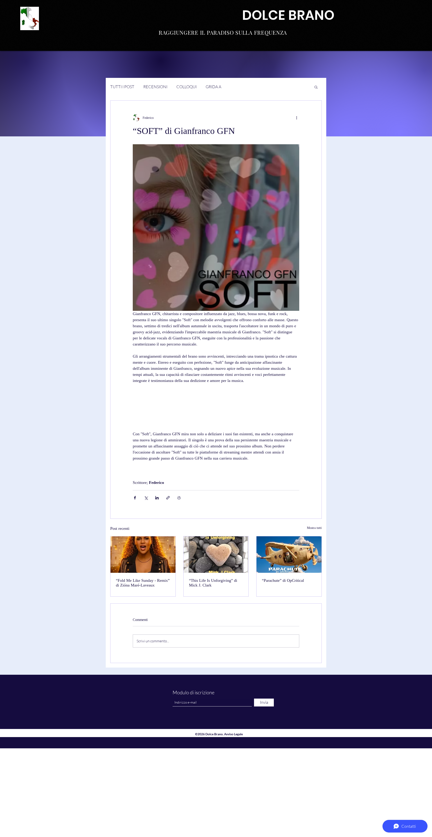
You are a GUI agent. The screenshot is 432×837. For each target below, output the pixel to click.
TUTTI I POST (122, 86)
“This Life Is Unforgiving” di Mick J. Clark (213, 582)
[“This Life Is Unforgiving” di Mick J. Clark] (216, 554)
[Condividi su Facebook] (135, 498)
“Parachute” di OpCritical (283, 580)
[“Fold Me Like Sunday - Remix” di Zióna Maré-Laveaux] (143, 554)
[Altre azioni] (296, 117)
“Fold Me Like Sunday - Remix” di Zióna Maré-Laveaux (143, 582)
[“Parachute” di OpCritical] (289, 554)
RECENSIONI (155, 86)
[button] (316, 87)
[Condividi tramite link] (168, 498)
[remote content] (216, 407)
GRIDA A (213, 86)
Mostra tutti (314, 528)
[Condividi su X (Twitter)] (146, 498)
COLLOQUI (186, 86)
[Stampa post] (179, 498)
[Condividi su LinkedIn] (157, 498)
